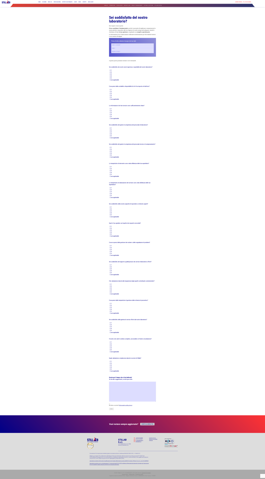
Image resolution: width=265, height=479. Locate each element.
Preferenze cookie (139, 474)
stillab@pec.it (138, 441)
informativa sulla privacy (125, 405)
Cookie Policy (132, 474)
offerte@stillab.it (139, 440)
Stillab (7, 1)
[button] (259, 1)
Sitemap (151, 440)
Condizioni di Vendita (146, 472)
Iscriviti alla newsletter (147, 424)
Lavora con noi (152, 437)
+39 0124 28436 (139, 437)
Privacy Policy (125, 474)
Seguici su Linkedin (153, 439)
